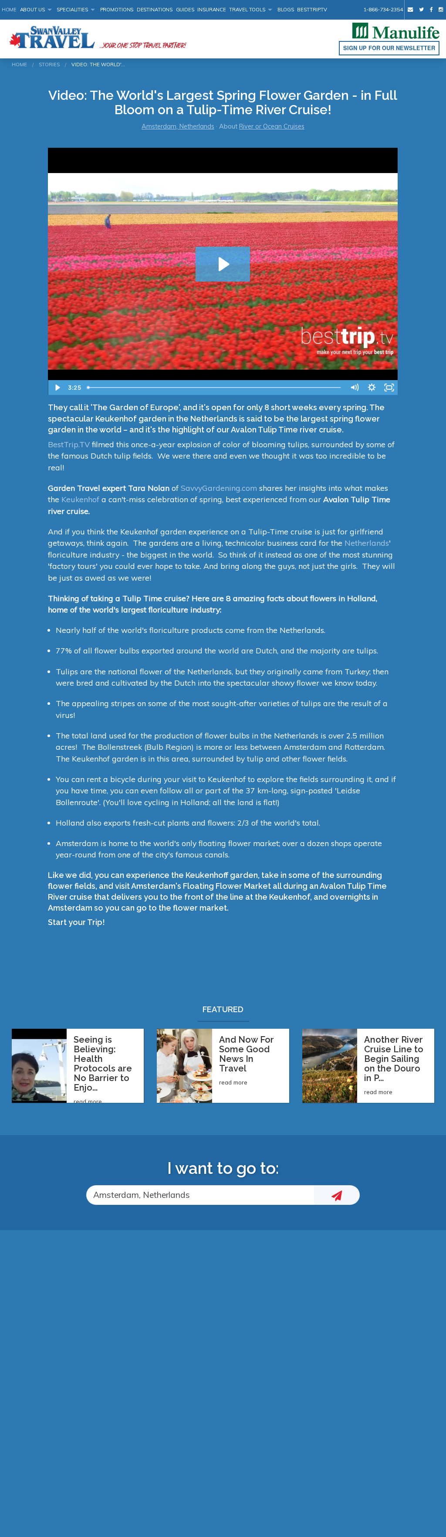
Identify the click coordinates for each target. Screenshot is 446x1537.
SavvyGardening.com (219, 488)
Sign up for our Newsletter (389, 48)
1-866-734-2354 (382, 9)
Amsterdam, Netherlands (178, 126)
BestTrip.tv (312, 10)
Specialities (72, 10)
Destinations (155, 10)
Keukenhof (80, 499)
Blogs (285, 10)
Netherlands (367, 542)
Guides (185, 10)
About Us (32, 10)
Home (9, 10)
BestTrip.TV (69, 444)
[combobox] (200, 1195)
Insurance (211, 10)
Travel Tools (247, 10)
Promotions (117, 10)
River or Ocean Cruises (271, 126)
